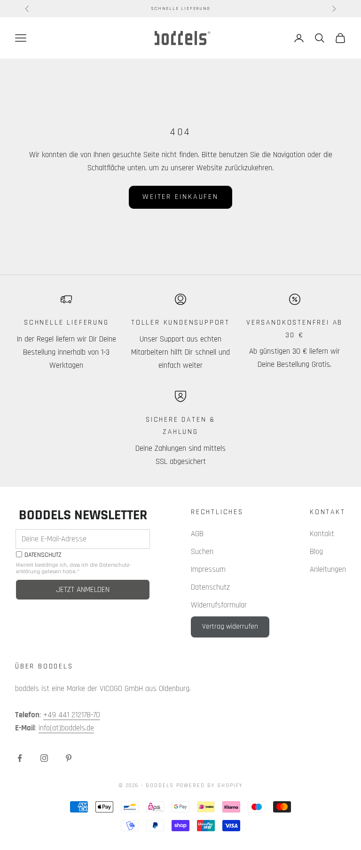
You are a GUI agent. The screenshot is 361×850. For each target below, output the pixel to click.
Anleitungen (328, 569)
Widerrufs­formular (219, 605)
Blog (316, 551)
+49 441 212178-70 (71, 715)
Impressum (208, 569)
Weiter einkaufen (180, 197)
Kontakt (322, 534)
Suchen (202, 551)
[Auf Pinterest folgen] (68, 758)
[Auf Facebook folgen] (19, 758)
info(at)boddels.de (66, 728)
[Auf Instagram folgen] (44, 758)
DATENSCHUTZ (43, 555)
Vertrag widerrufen (230, 626)
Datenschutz (210, 587)
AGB (197, 534)
